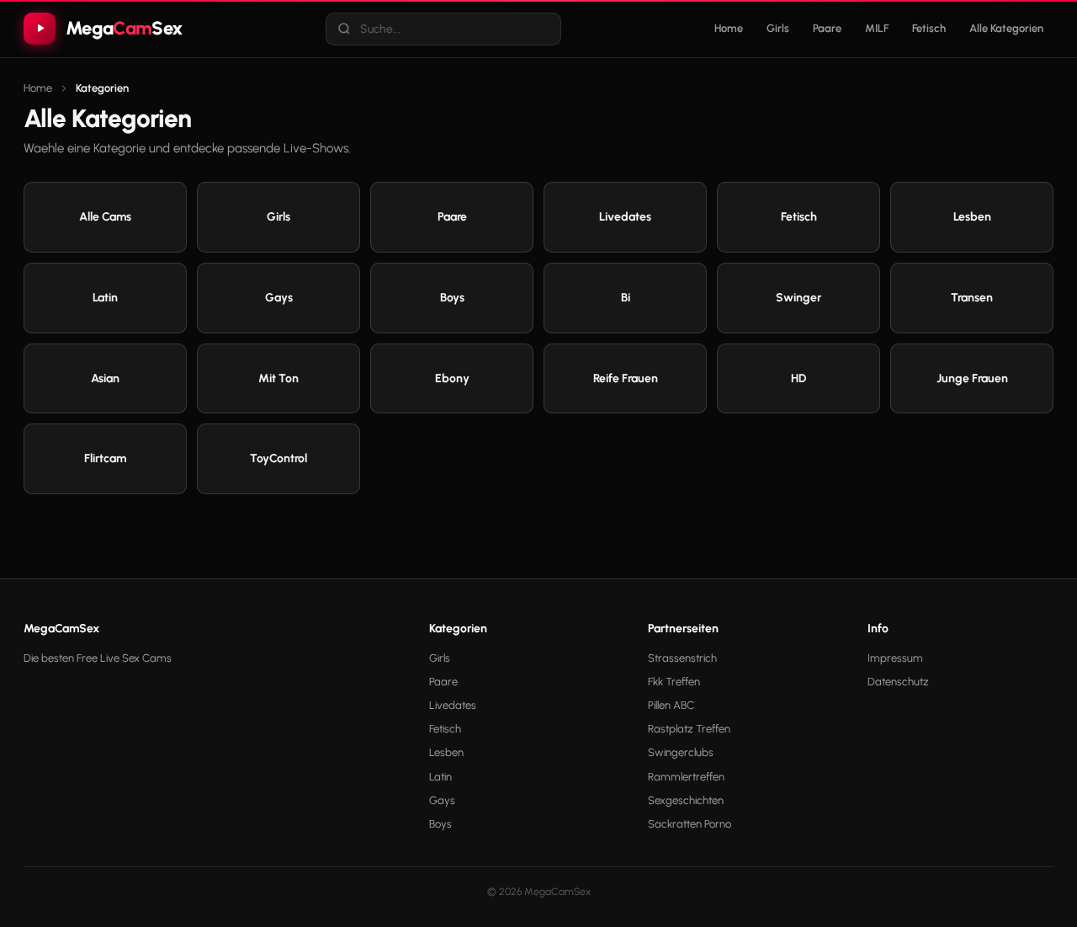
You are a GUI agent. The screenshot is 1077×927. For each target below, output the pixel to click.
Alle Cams (105, 217)
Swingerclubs (681, 752)
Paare (827, 28)
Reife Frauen (625, 378)
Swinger (798, 297)
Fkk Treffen (674, 681)
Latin (105, 297)
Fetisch (929, 28)
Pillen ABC (671, 705)
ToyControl (278, 458)
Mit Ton (278, 378)
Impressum (895, 658)
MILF (877, 28)
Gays (279, 297)
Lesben (972, 217)
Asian (105, 378)
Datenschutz (898, 681)
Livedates (625, 217)
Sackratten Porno (689, 824)
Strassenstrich (682, 658)
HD (798, 378)
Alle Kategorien (1006, 28)
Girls (778, 28)
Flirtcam (105, 458)
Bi (625, 297)
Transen (972, 297)
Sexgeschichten (686, 800)
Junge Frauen (972, 378)
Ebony (452, 378)
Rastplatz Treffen (689, 728)
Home (728, 28)
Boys (452, 297)
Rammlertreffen (686, 776)
